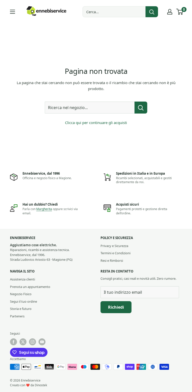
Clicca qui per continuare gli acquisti (96, 122)
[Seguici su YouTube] (42, 341)
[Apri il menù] (12, 12)
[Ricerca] (152, 11)
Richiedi (116, 307)
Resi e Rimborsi (111, 260)
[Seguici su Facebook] (13, 341)
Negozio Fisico (21, 294)
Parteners (17, 316)
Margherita (44, 209)
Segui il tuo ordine (23, 301)
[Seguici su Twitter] (23, 341)
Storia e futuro (21, 308)
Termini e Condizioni (115, 253)
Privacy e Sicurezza (114, 246)
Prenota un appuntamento (30, 286)
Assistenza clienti (22, 279)
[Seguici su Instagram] (32, 341)
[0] (180, 12)
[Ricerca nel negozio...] (140, 108)
